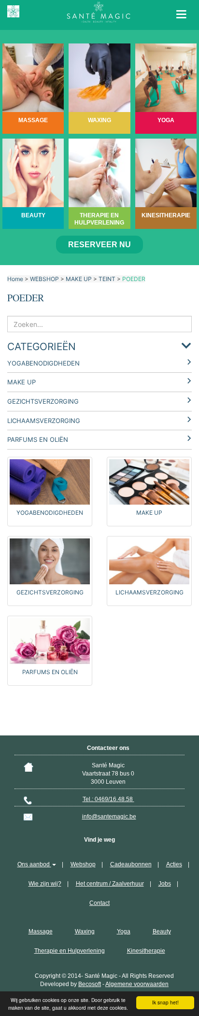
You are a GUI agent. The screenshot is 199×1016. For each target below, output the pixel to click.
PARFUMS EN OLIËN (37, 439)
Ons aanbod (34, 864)
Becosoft (89, 984)
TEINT (107, 278)
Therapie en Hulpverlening (69, 950)
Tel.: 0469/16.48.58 (108, 799)
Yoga (123, 931)
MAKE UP (79, 278)
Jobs (164, 883)
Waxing (85, 931)
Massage (40, 931)
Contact (99, 903)
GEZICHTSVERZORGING (43, 401)
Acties (174, 864)
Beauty (162, 931)
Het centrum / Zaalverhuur (110, 883)
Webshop (83, 864)
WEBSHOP (44, 278)
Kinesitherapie (146, 950)
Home (15, 278)
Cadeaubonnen (131, 864)
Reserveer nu (99, 244)
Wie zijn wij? (44, 883)
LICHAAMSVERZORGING (43, 420)
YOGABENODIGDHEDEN (43, 363)
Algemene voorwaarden (137, 984)
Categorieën (41, 346)
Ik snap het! (165, 1002)
